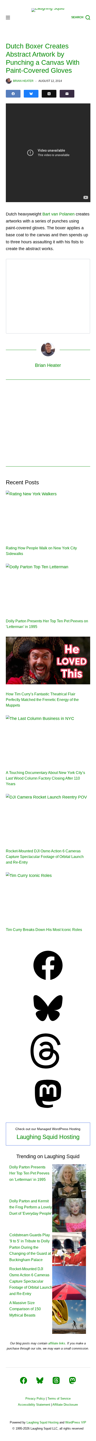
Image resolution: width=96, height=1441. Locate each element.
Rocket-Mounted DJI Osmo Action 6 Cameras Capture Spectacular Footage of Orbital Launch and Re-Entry (45, 856)
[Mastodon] (48, 1110)
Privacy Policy (35, 1398)
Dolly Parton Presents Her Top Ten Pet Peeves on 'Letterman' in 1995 (29, 1173)
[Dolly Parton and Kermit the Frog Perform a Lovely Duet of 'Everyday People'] (69, 1215)
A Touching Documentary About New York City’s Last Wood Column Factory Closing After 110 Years (45, 778)
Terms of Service (59, 1398)
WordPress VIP (75, 1422)
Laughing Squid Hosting (48, 1136)
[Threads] (49, 94)
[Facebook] (13, 94)
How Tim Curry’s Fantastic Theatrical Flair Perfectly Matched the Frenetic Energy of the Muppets (42, 699)
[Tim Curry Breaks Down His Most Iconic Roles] (48, 896)
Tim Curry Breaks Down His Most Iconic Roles (44, 930)
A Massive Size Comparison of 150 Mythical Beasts (25, 1309)
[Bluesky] (31, 94)
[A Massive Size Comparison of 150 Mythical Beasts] (69, 1317)
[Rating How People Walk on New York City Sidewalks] (48, 514)
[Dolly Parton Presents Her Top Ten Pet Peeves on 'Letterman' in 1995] (69, 1181)
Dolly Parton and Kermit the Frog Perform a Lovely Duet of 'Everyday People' (30, 1207)
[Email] (67, 94)
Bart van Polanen (58, 214)
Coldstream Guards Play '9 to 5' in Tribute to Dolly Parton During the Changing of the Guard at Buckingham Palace (30, 1247)
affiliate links (56, 1343)
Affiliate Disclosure (65, 1404)
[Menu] (8, 17)
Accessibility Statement (34, 1404)
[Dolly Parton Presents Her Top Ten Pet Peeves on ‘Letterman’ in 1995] (48, 587)
